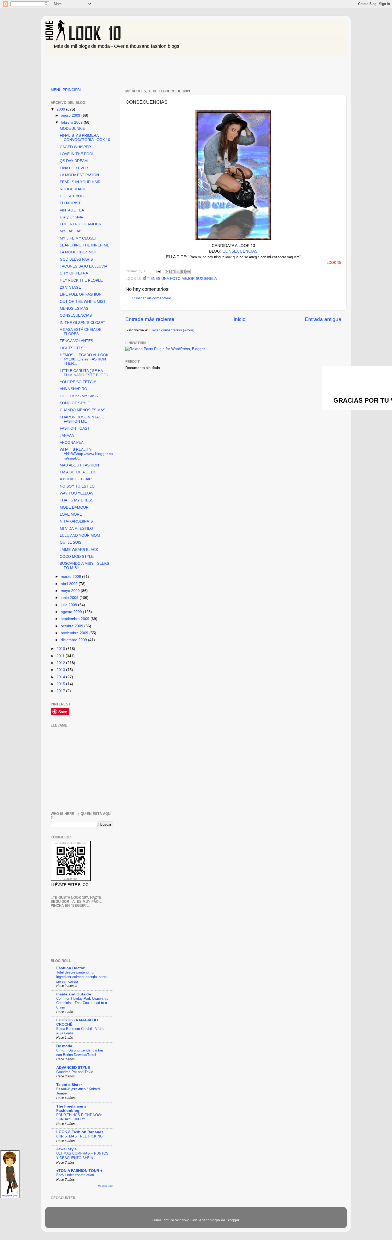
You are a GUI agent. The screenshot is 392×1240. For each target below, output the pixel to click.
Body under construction (75, 1175)
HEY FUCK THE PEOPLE (81, 280)
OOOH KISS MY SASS (79, 396)
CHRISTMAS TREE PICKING (79, 1136)
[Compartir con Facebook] (183, 271)
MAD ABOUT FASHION (79, 465)
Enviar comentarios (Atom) (171, 330)
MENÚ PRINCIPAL (66, 90)
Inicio (240, 319)
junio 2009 (70, 598)
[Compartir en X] (178, 271)
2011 (61, 656)
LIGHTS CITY (71, 348)
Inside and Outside (73, 994)
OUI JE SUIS (70, 542)
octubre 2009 (72, 626)
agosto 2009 (72, 612)
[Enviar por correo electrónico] (167, 271)
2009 (61, 109)
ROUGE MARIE (73, 189)
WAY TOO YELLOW (76, 493)
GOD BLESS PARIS (76, 259)
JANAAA (67, 436)
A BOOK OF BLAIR (76, 479)
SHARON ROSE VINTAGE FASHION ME (82, 419)
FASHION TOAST (75, 428)
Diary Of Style (71, 217)
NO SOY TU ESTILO (77, 486)
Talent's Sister (69, 1085)
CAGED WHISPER (75, 147)
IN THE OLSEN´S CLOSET (82, 323)
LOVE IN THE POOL (77, 154)
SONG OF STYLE (75, 403)
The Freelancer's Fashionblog (71, 1108)
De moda (64, 1046)
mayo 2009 (71, 591)
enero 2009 (71, 115)
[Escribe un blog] (172, 271)
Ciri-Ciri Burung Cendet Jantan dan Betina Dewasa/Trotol (79, 1052)
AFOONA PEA (71, 443)
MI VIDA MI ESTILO (76, 529)
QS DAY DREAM (74, 161)
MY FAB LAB (70, 231)
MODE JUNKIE (72, 129)
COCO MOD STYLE (77, 557)
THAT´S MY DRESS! (77, 500)
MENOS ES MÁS (74, 309)
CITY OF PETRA (74, 273)
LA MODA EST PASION (79, 175)
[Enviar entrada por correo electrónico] (158, 271)
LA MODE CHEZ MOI (78, 252)
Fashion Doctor (70, 968)
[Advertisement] (142, 70)
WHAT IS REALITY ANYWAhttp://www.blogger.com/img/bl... (86, 454)
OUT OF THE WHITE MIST (83, 302)
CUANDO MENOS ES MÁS (82, 410)
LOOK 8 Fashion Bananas (79, 1132)
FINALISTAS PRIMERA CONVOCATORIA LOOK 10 (85, 138)
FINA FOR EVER (74, 168)
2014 (61, 677)
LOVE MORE (71, 514)
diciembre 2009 (74, 640)
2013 (61, 670)
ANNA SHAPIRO (73, 389)
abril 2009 (70, 584)
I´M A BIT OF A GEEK (78, 472)
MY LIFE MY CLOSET (78, 238)
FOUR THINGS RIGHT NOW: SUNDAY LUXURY (79, 1117)
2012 (61, 663)
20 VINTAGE (70, 287)
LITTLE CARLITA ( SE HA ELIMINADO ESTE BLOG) (84, 373)
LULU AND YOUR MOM (80, 535)
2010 (61, 649)
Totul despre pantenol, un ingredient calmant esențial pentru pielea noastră (82, 976)
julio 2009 (69, 605)
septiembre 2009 (75, 619)
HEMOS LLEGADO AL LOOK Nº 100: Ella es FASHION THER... (84, 359)
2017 (61, 691)
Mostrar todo (105, 1185)
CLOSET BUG (72, 196)
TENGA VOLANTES (76, 341)
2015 (61, 684)
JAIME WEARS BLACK (79, 550)
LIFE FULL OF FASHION (81, 294)
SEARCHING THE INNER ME (84, 245)
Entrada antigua (323, 319)
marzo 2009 (71, 577)
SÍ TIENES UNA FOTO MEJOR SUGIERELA (179, 279)
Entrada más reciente (149, 319)
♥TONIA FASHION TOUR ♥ (79, 1171)
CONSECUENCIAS (240, 251)
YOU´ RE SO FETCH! (78, 382)
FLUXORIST (70, 203)
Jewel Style (66, 1149)
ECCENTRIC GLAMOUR (80, 224)
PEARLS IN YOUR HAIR (80, 182)
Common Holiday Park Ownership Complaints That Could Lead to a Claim (82, 1002)
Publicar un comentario (151, 298)
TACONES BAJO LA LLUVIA (83, 266)
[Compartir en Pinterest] (188, 271)
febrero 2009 (72, 122)
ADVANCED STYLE (73, 1068)
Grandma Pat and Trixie (74, 1072)
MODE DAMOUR (74, 507)
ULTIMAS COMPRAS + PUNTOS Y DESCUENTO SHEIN (82, 1155)
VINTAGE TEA (72, 210)
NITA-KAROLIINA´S (76, 521)
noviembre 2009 (75, 633)
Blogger (232, 1220)
